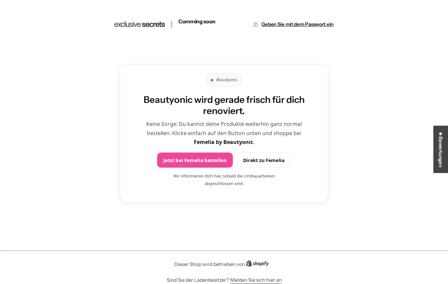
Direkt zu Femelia (264, 160)
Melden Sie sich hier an (256, 280)
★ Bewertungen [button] (441, 149)
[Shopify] (259, 264)
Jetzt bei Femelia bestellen (194, 160)
